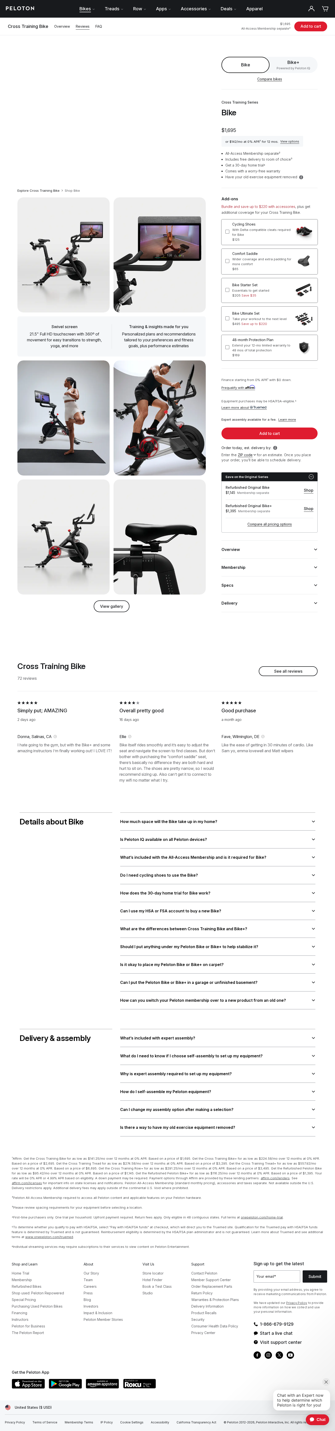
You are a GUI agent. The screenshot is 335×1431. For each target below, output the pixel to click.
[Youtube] (290, 1355)
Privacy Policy (296, 1303)
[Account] (311, 9)
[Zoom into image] (63, 254)
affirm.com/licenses (27, 1183)
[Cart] (325, 9)
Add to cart (310, 26)
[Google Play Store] (65, 1384)
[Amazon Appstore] (102, 1383)
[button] (289, 141)
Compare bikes (269, 79)
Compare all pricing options (269, 524)
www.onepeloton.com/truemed (49, 1237)
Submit (315, 1276)
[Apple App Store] (28, 1384)
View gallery (111, 606)
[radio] (293, 65)
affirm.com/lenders (275, 1178)
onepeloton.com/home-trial (262, 1217)
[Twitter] (279, 1355)
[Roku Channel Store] (139, 1383)
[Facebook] (257, 1355)
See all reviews (288, 671)
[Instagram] (268, 1355)
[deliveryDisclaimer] (276, 447)
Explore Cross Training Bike (38, 190)
